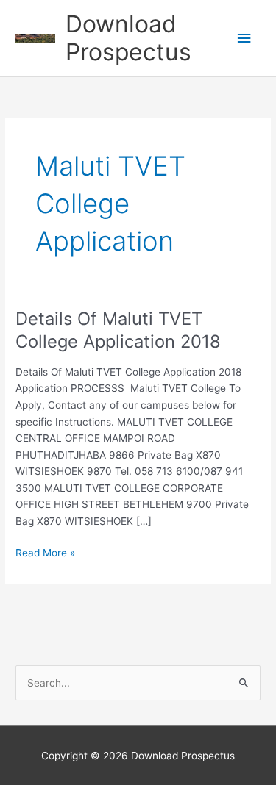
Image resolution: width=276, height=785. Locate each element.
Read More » (45, 554)
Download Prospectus (128, 38)
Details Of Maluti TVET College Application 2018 (118, 330)
